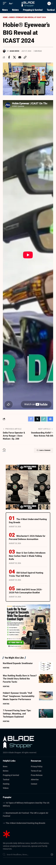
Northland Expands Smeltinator (18, 663)
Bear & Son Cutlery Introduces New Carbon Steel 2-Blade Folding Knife (27, 555)
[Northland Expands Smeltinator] (46, 666)
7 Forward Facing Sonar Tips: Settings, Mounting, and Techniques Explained (17, 713)
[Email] (19, 57)
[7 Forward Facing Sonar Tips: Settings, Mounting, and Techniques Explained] (46, 713)
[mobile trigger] (5, 3)
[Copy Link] (25, 57)
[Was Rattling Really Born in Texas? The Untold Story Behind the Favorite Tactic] (46, 678)
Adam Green (14, 51)
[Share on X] (14, 57)
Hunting (6, 668)
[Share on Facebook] (9, 57)
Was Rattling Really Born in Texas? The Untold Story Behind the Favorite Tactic (20, 678)
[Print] (50, 419)
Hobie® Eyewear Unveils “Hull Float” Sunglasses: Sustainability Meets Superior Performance (18, 696)
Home (5, 17)
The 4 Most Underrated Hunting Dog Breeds (25, 823)
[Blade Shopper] (28, 3)
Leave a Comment (44, 450)
